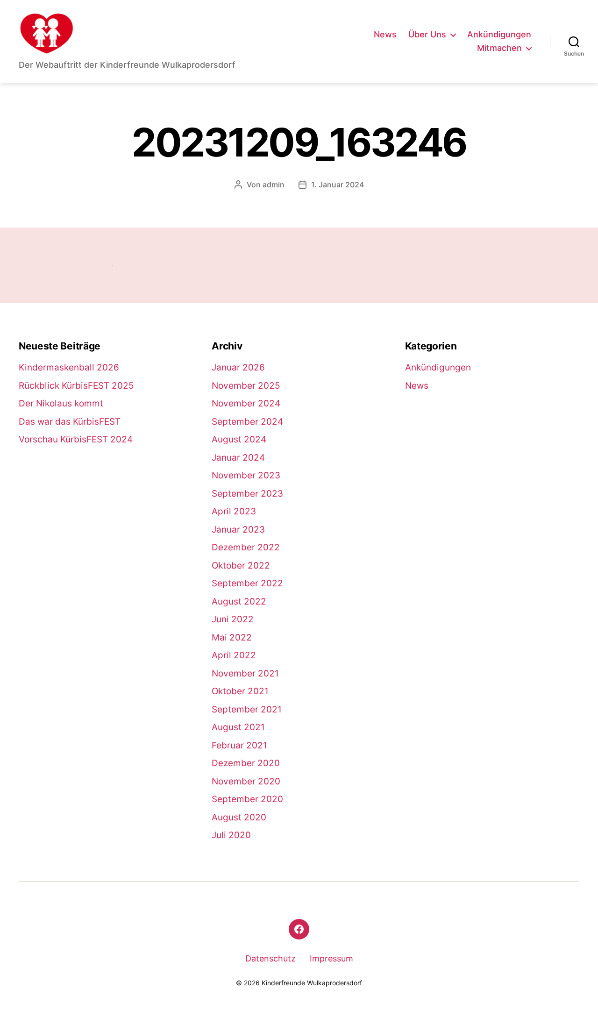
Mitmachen (499, 48)
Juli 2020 (231, 835)
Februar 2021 (239, 745)
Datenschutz (270, 958)
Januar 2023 (238, 529)
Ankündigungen (499, 34)
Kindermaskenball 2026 (69, 367)
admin (274, 184)
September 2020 (247, 799)
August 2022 (239, 601)
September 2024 (247, 421)
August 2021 (238, 727)
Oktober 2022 (241, 565)
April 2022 (234, 655)
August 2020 (239, 817)
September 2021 (247, 709)
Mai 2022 (232, 637)
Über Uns (427, 34)
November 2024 (246, 403)
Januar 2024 (238, 457)
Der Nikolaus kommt (61, 403)
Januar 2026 (238, 367)
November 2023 (246, 475)
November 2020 (246, 781)
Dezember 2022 (246, 547)
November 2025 (246, 385)
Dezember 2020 (246, 763)
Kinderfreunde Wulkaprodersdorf (312, 983)
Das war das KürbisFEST (70, 421)
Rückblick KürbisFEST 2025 (76, 385)
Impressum (331, 958)
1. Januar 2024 (337, 184)
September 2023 (247, 493)
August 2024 (239, 439)
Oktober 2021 (240, 691)
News (385, 34)
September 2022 (247, 583)
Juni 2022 (233, 619)
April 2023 (234, 511)
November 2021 (245, 673)
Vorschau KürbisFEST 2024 (76, 439)
